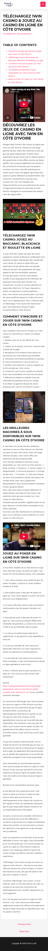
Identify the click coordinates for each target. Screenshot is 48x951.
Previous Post (24, 924)
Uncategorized (9, 33)
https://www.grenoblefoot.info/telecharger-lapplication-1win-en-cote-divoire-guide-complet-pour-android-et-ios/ (22, 689)
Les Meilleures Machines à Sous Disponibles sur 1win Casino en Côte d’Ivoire (24, 72)
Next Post (24, 931)
